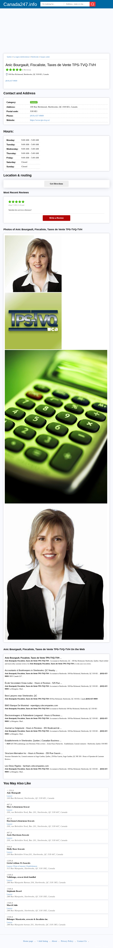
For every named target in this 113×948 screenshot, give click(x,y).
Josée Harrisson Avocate (18, 835)
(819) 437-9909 (11, 81)
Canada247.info (20, 4)
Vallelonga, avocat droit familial (21, 877)
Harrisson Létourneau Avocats (20, 821)
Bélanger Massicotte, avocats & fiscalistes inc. (27, 919)
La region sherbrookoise (21, 57)
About (54, 941)
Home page (28, 941)
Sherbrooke (35, 57)
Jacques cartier (45, 57)
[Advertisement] (56, 29)
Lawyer (34, 102)
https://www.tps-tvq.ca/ (40, 120)
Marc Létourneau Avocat (18, 807)
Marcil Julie (12, 905)
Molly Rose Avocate (16, 849)
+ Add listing (42, 941)
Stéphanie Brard (14, 891)
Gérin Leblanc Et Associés (18, 863)
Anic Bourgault (14, 793)
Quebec (9, 57)
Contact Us (82, 941)
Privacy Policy (67, 941)
